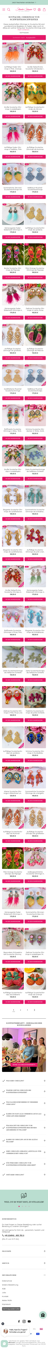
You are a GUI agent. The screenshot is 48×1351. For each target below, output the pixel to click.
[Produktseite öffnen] (35, 93)
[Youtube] (29, 1321)
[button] (4, 9)
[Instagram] (24, 1321)
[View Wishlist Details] (34, 9)
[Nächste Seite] (34, 1010)
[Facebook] (18, 1321)
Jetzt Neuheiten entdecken (23, 2)
